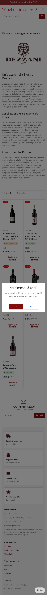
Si (16, 306)
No (31, 306)
